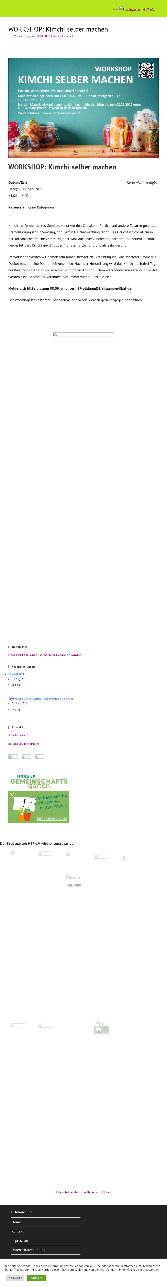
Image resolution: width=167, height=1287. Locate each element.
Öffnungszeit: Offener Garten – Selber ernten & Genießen (41, 699)
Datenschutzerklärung (28, 1249)
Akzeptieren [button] (36, 1277)
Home (16, 1222)
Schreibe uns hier (18, 735)
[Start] (9, 36)
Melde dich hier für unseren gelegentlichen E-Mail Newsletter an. (45, 654)
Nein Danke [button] (15, 1277)
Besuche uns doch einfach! (23, 744)
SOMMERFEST (16, 674)
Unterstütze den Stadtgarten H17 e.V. (83, 1192)
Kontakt (17, 1231)
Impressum (19, 1240)
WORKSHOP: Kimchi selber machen (56, 36)
